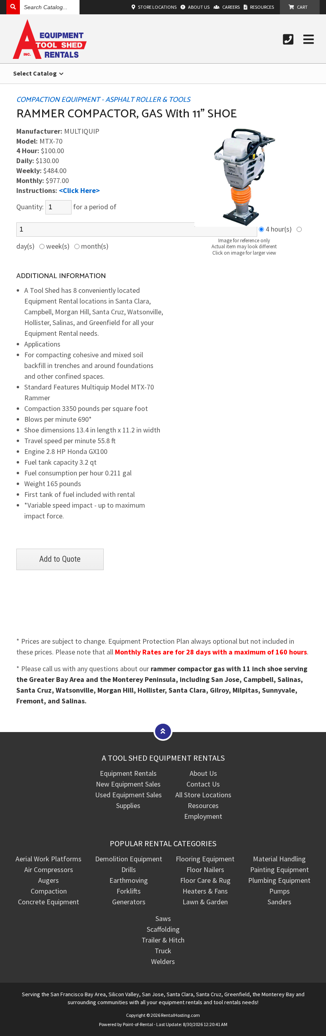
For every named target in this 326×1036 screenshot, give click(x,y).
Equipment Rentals (128, 773)
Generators (129, 901)
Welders (163, 961)
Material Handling (279, 858)
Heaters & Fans (205, 891)
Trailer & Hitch (163, 939)
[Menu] (308, 39)
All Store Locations (203, 794)
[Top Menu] (163, 731)
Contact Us (203, 784)
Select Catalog (35, 73)
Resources (203, 805)
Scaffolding (163, 929)
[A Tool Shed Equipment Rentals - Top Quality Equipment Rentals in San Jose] (50, 56)
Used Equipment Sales (128, 794)
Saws (163, 918)
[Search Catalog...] (13, 7)
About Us (203, 773)
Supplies (128, 805)
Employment (203, 816)
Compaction (49, 891)
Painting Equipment (279, 869)
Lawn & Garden (205, 901)
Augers (48, 880)
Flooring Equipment (205, 858)
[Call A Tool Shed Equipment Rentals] (288, 39)
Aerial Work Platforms (49, 858)
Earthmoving (128, 880)
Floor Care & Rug (205, 880)
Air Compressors (48, 869)
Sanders (279, 901)
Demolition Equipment (128, 858)
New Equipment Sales (128, 784)
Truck (163, 950)
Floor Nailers (205, 869)
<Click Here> (79, 190)
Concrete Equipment (48, 901)
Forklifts (128, 891)
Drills (128, 869)
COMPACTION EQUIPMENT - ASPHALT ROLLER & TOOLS (103, 100)
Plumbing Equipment (279, 880)
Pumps (279, 891)
